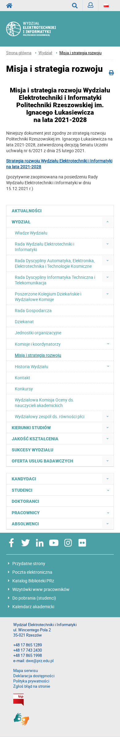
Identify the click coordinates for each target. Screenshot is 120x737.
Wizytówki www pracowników (41, 589)
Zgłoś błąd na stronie (31, 686)
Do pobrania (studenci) (34, 598)
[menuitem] (107, 221)
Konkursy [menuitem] (24, 389)
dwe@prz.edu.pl (40, 660)
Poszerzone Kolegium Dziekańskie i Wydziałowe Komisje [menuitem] (48, 296)
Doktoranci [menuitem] (25, 501)
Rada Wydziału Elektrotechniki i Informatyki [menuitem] (44, 246)
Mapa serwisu (25, 670)
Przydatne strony (28, 563)
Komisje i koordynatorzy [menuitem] (38, 344)
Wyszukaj (75, 5)
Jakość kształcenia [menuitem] (35, 438)
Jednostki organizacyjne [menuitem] (38, 333)
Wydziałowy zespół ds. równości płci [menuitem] (49, 416)
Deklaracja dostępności (33, 675)
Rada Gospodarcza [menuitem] (33, 310)
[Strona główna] (37, 28)
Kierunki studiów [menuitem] (31, 427)
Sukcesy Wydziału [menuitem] (32, 449)
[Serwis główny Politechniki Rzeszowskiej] (11, 5)
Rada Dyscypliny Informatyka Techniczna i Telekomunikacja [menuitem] (55, 280)
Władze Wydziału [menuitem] (31, 233)
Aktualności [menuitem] (27, 210)
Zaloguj (90, 5)
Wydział (45, 52)
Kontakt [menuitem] (22, 378)
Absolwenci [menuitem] (25, 523)
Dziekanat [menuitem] (24, 321)
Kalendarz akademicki (33, 606)
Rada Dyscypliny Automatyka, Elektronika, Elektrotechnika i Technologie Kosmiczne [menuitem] (55, 263)
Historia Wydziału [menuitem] (31, 366)
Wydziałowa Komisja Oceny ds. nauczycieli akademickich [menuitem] (44, 402)
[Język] (106, 5)
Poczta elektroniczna (32, 572)
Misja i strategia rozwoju (80, 52)
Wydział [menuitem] (21, 221)
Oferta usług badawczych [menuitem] (42, 460)
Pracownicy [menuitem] (26, 512)
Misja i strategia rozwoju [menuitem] (38, 355)
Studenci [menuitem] (22, 490)
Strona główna (18, 52)
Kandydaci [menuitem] (24, 478)
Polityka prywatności (31, 681)
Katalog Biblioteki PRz (33, 581)
